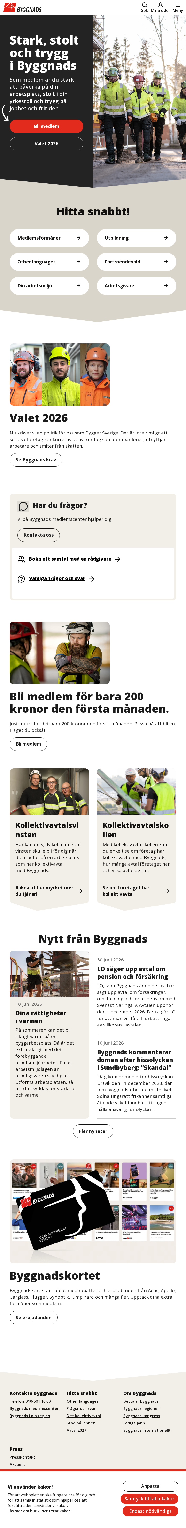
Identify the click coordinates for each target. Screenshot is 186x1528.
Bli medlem (46, 126)
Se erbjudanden (34, 1317)
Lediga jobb (134, 1423)
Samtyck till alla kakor (149, 1499)
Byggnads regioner (141, 1408)
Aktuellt (17, 1464)
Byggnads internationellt (147, 1430)
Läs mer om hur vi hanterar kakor (39, 1510)
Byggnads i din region (30, 1415)
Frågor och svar (81, 1408)
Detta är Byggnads (141, 1401)
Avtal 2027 (76, 1430)
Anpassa (150, 1486)
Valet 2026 (46, 144)
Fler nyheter (93, 1131)
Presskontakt (22, 1457)
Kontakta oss (38, 535)
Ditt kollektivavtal (84, 1415)
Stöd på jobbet (81, 1423)
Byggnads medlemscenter (34, 1408)
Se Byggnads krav (36, 460)
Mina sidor (160, 10)
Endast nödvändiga (150, 1511)
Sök (144, 10)
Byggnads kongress (141, 1415)
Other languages (83, 1401)
